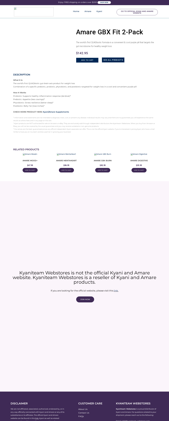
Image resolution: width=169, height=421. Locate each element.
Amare (87, 11)
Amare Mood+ (30, 160)
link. (37, 418)
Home (76, 11)
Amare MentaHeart (66, 160)
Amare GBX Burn (103, 160)
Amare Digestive (139, 160)
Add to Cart (87, 60)
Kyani (99, 11)
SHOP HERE (104, 2)
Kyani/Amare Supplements (56, 112)
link (116, 290)
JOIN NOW (85, 299)
